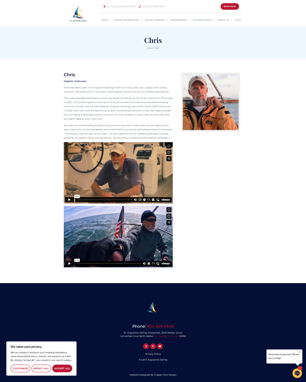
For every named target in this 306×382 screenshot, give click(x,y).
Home (104, 20)
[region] (41, 358)
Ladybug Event (202, 20)
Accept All (62, 368)
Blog (238, 20)
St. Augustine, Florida (166, 336)
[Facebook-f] (146, 346)
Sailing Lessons (154, 20)
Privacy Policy (153, 353)
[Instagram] (153, 346)
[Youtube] (160, 346)
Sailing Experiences (126, 20)
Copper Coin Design (165, 374)
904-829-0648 (160, 326)
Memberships (178, 20)
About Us (223, 20)
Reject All (41, 368)
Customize (20, 368)
